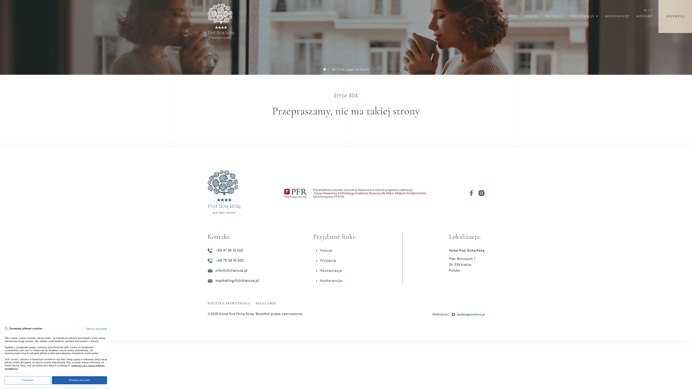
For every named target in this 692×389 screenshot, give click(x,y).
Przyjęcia (554, 16)
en (651, 10)
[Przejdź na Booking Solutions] (468, 314)
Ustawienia (28, 380)
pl (645, 10)
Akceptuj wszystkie (79, 380)
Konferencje (617, 16)
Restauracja (582, 16)
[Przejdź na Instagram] (481, 193)
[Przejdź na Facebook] (471, 193)
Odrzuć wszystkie (96, 328)
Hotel (512, 16)
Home (324, 69)
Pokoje (531, 16)
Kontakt (644, 16)
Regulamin (266, 303)
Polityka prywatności (229, 303)
